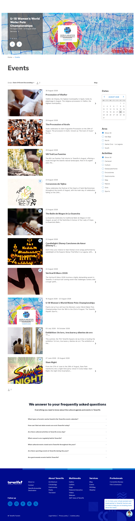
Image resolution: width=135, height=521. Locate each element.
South (107, 148)
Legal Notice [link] (53, 516)
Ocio (106, 187)
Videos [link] (71, 492)
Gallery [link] (71, 482)
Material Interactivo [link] (76, 490)
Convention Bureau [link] (116, 482)
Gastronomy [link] (53, 487)
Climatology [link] (53, 484)
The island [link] (52, 492)
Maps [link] (71, 487)
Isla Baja (108, 137)
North (107, 140)
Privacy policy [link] (63, 516)
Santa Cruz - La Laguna (114, 144)
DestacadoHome (111, 169)
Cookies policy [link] (75, 516)
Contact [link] (31, 485)
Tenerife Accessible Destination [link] (34, 489)
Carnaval (108, 161)
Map (106, 180)
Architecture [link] (53, 482)
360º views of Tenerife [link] (76, 498)
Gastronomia (109, 176)
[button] (12, 44)
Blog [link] (91, 482)
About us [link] (31, 482)
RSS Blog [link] (92, 487)
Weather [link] (92, 490)
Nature (107, 184)
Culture (107, 165)
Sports (107, 191)
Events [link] (91, 484)
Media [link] (51, 490)
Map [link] (95, 83)
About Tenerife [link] (56, 478)
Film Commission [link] (116, 484)
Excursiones (109, 172)
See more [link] (13, 31)
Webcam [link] (72, 495)
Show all (108, 133)
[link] (10, 57)
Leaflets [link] (71, 484)
